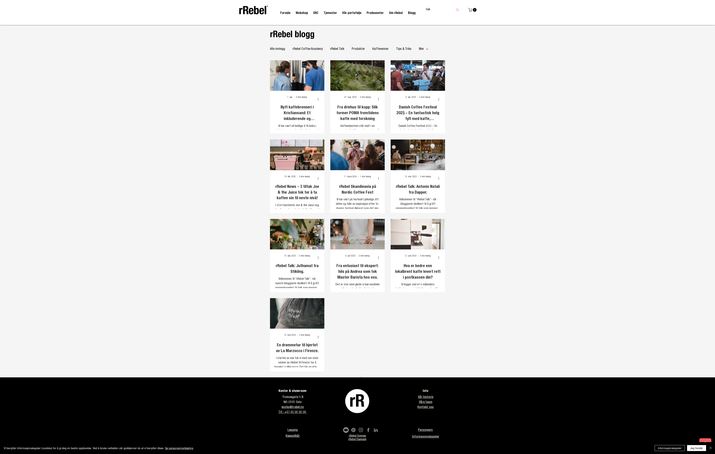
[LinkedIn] (376, 430)
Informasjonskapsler (670, 448)
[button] (330, 13)
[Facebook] (368, 430)
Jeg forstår (696, 448)
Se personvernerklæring (179, 448)
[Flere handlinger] (319, 99)
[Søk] (457, 10)
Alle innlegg (277, 49)
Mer (421, 49)
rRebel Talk (337, 49)
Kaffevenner (380, 49)
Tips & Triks (403, 49)
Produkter (358, 49)
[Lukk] (710, 448)
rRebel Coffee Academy (308, 49)
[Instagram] (361, 430)
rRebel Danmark (357, 439)
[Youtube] (346, 430)
